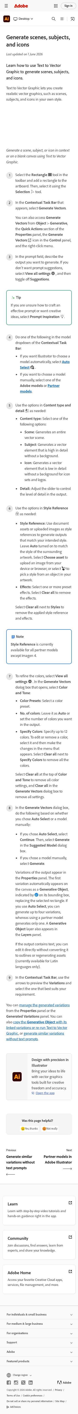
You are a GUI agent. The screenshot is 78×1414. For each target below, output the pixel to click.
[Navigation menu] (6, 6)
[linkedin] (30, 1382)
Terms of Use (13, 1395)
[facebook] (9, 1382)
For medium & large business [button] (25, 1324)
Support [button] (12, 1342)
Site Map (59, 1401)
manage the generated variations (44, 1005)
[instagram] (16, 1382)
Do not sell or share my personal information (29, 1401)
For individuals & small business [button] (27, 1314)
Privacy (58, 1389)
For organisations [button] (17, 1333)
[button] (55, 6)
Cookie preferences (32, 1395)
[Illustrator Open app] (73, 19)
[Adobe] (21, 6)
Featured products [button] (18, 1361)
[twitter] (23, 1382)
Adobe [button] (11, 1352)
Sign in (68, 6)
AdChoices (15, 1406)
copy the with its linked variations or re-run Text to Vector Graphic (36, 1028)
